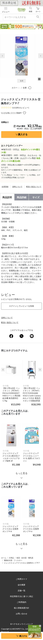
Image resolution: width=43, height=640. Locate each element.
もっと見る (21, 473)
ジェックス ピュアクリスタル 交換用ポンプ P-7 (22, 563)
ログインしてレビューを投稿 (21, 306)
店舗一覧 (21, 591)
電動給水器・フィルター (13, 560)
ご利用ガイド (21, 579)
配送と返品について (33, 187)
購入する (23, 134)
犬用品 (11, 558)
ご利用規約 (21, 602)
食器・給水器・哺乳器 (24, 558)
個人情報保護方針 (21, 608)
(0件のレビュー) (20, 108)
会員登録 (5, 187)
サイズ (36, 197)
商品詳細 (21, 197)
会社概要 (21, 585)
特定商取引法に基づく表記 (21, 596)
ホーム (3, 558)
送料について (17, 187)
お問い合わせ (21, 614)
